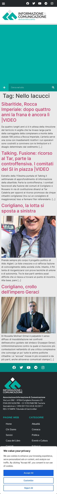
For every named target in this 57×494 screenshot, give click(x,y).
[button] (3, 3)
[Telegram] (46, 3)
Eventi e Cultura (40, 440)
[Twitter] (34, 3)
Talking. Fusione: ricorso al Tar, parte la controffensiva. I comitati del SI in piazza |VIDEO (27, 161)
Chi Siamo (11, 429)
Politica (35, 435)
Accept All (28, 473)
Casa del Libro (13, 440)
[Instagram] (52, 3)
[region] (28, 470)
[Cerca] (53, 87)
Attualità (36, 424)
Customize (28, 480)
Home (9, 424)
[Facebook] (27, 3)
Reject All (28, 488)
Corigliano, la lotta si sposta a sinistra (22, 208)
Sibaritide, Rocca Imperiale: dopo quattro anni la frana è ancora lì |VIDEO (25, 112)
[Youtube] (40, 3)
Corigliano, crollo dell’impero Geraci (20, 289)
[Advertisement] (28, 53)
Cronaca (36, 429)
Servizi (9, 435)
